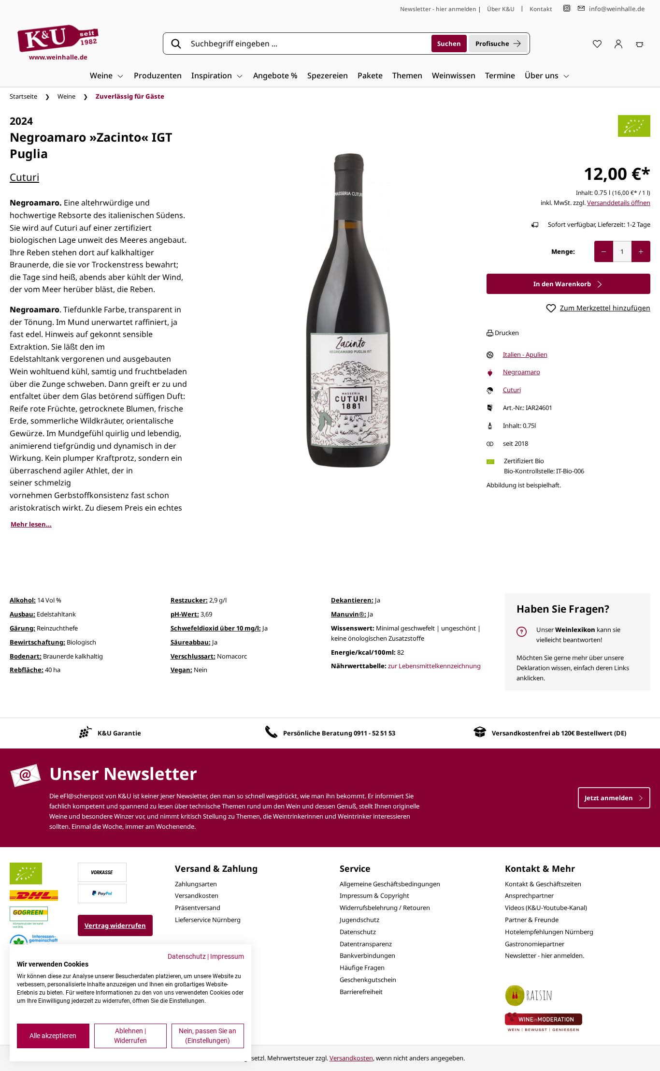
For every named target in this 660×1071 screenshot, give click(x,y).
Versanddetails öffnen (618, 202)
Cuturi (24, 177)
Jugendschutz (359, 919)
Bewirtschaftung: (37, 642)
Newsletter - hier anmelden (438, 9)
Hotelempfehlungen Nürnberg (549, 931)
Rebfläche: (26, 669)
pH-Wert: (185, 614)
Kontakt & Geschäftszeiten (543, 884)
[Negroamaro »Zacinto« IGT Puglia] (348, 310)
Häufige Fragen (362, 967)
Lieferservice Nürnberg (208, 919)
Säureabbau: (191, 642)
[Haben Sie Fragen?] (578, 641)
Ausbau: (22, 614)
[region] (348, 310)
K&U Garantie (119, 733)
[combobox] (308, 43)
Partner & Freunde (532, 919)
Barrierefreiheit (361, 991)
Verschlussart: (193, 656)
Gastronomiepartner (534, 943)
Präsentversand (197, 907)
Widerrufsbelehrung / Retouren (385, 907)
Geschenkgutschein (368, 979)
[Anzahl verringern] (603, 251)
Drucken (506, 332)
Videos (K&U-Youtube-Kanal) (546, 907)
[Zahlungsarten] (101, 871)
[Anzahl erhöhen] (640, 251)
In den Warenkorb (562, 283)
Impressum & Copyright (374, 895)
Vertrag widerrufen (115, 925)
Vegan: (181, 669)
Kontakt (541, 9)
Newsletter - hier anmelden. (544, 955)
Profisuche (492, 43)
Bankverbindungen (367, 955)
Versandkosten (196, 895)
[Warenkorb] (639, 43)
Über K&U (501, 9)
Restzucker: (189, 600)
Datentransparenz (366, 943)
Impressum (227, 956)
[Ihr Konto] (618, 43)
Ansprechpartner (529, 895)
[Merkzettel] (597, 43)
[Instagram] (567, 8)
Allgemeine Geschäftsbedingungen (390, 884)
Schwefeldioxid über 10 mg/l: (216, 628)
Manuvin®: (348, 614)
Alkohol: (23, 600)
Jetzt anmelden (609, 797)
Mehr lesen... (31, 524)
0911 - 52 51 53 (374, 733)
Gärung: (22, 628)
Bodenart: (26, 656)
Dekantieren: (352, 600)
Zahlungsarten (196, 884)
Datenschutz (358, 931)
